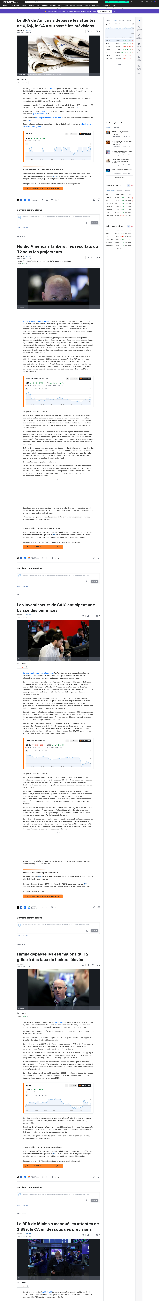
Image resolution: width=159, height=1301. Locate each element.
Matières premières (57, 8)
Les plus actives (110, 190)
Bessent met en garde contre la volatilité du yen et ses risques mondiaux (120, 161)
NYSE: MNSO (47, 1292)
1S (29, 144)
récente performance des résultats (48, 118)
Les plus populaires (20, 8)
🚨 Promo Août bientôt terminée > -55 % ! (117, 1)
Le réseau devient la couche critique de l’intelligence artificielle (122, 152)
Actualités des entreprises (96, 8)
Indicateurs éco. (68, 8)
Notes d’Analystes (120, 8)
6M (36, 144)
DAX (107, 52)
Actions (49, 8)
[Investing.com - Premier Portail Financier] (10, 2)
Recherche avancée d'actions (92, 5)
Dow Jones (109, 58)
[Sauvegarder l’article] (88, 31)
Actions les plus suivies (114, 226)
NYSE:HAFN (59, 1022)
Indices (114, 20)
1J (26, 144)
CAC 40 (108, 40)
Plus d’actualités (119, 177)
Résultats (129, 8)
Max (46, 144)
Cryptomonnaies (42, 8)
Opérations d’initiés (109, 8)
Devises (108, 20)
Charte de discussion (22, 227)
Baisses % (128, 190)
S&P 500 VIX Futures (111, 49)
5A (42, 144)
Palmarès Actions (112, 185)
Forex (34, 8)
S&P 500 (108, 55)
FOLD (52, 88)
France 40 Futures (111, 43)
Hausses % (120, 190)
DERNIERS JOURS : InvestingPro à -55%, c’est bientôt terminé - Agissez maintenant (122, 133)
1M (32, 144)
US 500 (108, 46)
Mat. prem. (122, 20)
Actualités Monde (84, 8)
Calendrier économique (76, 5)
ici (77, 107)
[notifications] (151, 2)
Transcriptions (136, 8)
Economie (75, 8)
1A (39, 144)
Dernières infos (8, 8)
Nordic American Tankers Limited (36, 321)
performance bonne (40, 114)
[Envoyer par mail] (52, 199)
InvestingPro (45, 111)
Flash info (29, 8)
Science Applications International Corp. (38, 673)
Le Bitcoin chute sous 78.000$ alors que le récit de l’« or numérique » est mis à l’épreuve (122, 143)
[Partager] (83, 31)
